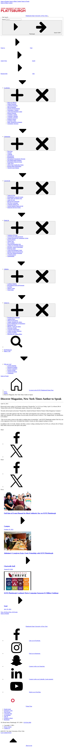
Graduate (9, 154)
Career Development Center (14, 111)
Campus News (11, 319)
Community (10, 373)
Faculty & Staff (11, 370)
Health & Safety (11, 248)
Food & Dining (11, 239)
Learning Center (11, 120)
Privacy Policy (8, 727)
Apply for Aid (11, 200)
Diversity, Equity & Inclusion (15, 247)
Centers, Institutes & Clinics (14, 322)
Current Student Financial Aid (15, 206)
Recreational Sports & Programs (15, 285)
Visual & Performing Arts (14, 244)
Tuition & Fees (11, 195)
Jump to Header (5, 1)
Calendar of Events (12, 235)
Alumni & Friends (12, 371)
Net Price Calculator (12, 203)
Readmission (10, 157)
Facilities (9, 287)
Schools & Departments (13, 108)
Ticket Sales (10, 290)
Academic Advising (12, 117)
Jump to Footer (25, 1)
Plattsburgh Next (11, 325)
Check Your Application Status (15, 165)
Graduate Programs (12, 105)
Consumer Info (8, 713)
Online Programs (11, 104)
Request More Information (14, 166)
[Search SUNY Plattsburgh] (16, 347)
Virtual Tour (10, 241)
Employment (7, 709)
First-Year (9, 151)
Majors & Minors (11, 102)
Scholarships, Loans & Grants (15, 197)
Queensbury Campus (12, 110)
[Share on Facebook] (16, 444)
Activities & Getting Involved (15, 236)
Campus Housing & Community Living (17, 238)
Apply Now (10, 163)
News (5, 391)
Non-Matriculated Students (14, 160)
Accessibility (7, 715)
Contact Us (7, 728)
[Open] (29, 95)
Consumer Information (13, 329)
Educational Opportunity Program (16, 159)
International (10, 156)
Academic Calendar (12, 116)
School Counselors (12, 368)
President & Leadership (13, 317)
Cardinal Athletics (12, 284)
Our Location (10, 242)
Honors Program (11, 113)
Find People (7, 712)
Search (4, 19)
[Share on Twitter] (16, 456)
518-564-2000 (27, 722)
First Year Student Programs (14, 253)
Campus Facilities (12, 332)
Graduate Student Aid (13, 204)
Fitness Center (11, 288)
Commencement (11, 254)
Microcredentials (11, 107)
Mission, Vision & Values (14, 326)
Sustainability (10, 256)
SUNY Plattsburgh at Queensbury (16, 323)
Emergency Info (8, 710)
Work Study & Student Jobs (14, 198)
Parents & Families (12, 367)
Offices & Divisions (12, 320)
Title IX (6, 716)
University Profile (12, 328)
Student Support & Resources (15, 251)
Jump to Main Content (15, 1)
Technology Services (12, 123)
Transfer (9, 153)
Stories (6, 393)
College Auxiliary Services (14, 331)
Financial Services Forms (14, 207)
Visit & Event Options (13, 168)
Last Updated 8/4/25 (6, 732)
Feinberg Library (11, 119)
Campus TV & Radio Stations (15, 245)
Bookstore (6, 719)
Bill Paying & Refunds (13, 201)
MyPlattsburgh (8, 349)
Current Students (11, 365)
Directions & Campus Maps (14, 334)
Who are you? (7, 364)
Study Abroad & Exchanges (14, 122)
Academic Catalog (12, 114)
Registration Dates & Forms (14, 162)
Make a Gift (7, 351)
